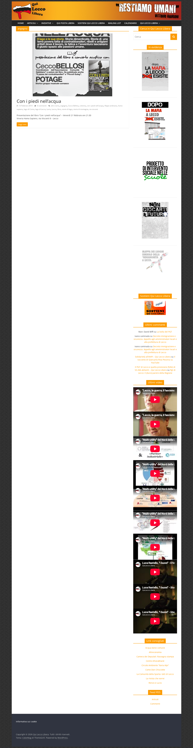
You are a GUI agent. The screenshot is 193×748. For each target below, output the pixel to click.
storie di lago (67, 109)
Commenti (155, 703)
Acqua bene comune (155, 647)
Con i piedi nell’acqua (39, 101)
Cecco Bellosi (73, 106)
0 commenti (41, 106)
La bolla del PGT (164, 331)
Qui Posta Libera (65, 23)
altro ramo (55, 106)
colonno (83, 106)
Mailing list (114, 23)
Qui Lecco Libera (149, 23)
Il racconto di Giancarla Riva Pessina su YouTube (156, 359)
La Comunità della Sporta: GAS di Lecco (155, 674)
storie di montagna (80, 109)
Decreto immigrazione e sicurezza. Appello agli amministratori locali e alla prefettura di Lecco (155, 339)
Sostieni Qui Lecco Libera (91, 23)
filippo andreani (111, 106)
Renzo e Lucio (155, 682)
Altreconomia (155, 652)
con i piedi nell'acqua (95, 106)
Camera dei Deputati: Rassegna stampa (155, 656)
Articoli (31, 23)
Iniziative (46, 23)
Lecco (54, 109)
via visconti (93, 109)
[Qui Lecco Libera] (96, 3)
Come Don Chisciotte (155, 669)
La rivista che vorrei (155, 678)
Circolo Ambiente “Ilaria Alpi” (155, 665)
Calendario (130, 23)
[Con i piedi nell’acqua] (72, 35)
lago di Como (29, 109)
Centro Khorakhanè (155, 661)
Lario (49, 109)
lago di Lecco (40, 109)
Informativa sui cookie (26, 721)
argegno (63, 106)
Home (21, 23)
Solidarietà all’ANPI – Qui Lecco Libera (153, 356)
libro (59, 109)
